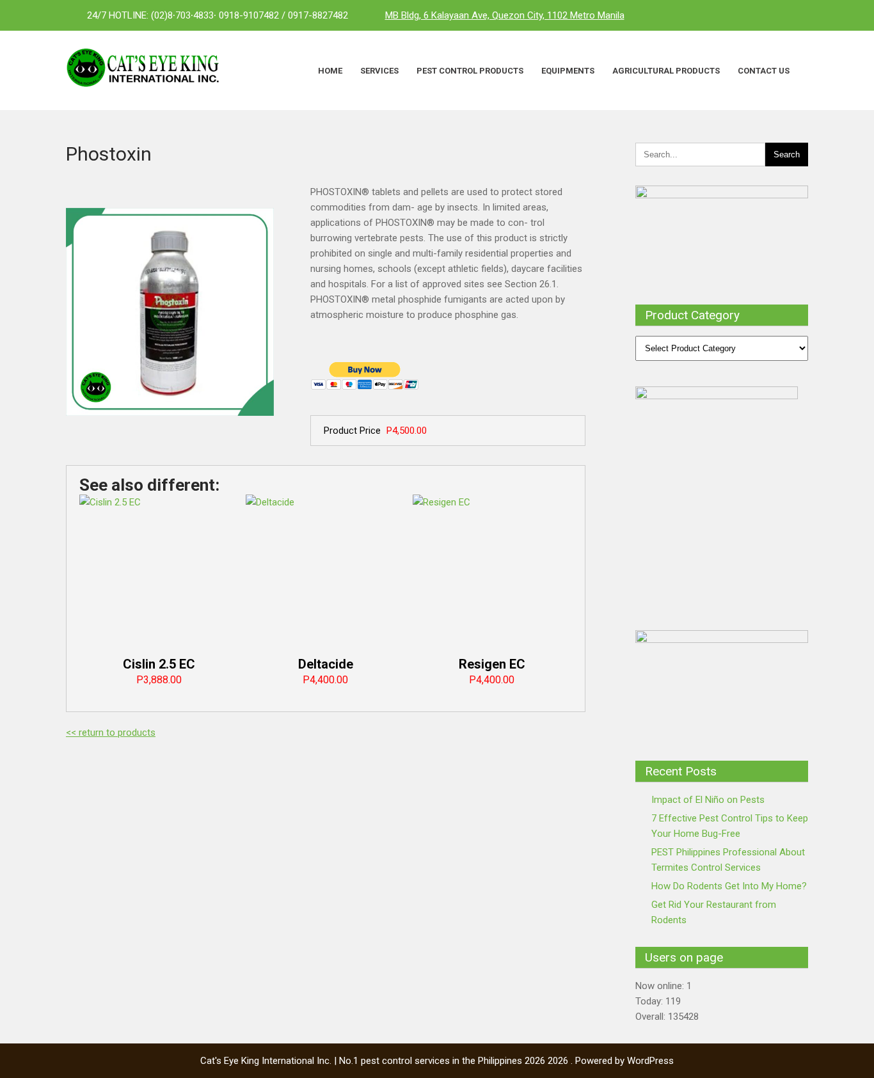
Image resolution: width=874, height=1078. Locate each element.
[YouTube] (795, 15)
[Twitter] (770, 15)
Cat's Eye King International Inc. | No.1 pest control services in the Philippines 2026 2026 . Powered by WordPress (437, 1060)
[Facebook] (744, 15)
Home (330, 70)
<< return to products (110, 732)
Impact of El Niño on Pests (708, 799)
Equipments (567, 70)
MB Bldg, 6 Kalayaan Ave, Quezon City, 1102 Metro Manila (504, 15)
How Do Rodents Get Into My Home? (729, 886)
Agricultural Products (666, 70)
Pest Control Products (470, 70)
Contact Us (764, 70)
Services (379, 70)
